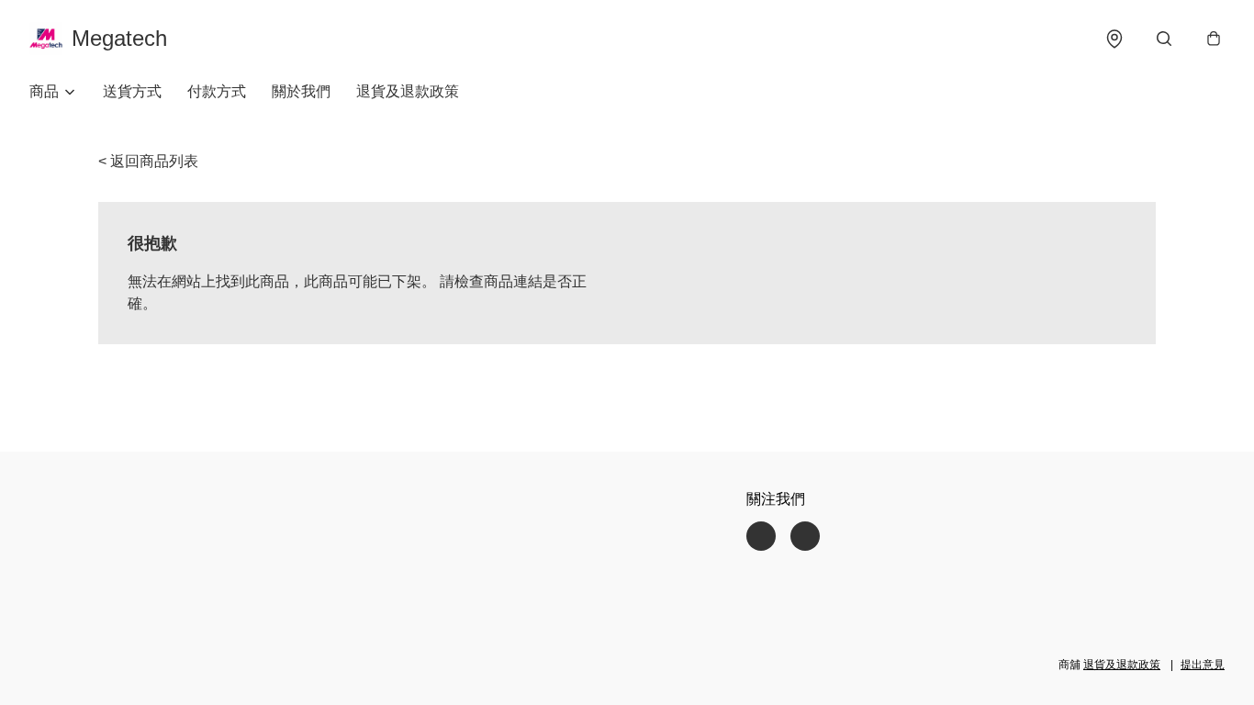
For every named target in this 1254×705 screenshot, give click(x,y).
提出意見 (1203, 664)
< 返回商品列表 (148, 161)
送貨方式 (132, 91)
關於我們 (301, 91)
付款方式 (216, 91)
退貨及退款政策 (407, 91)
